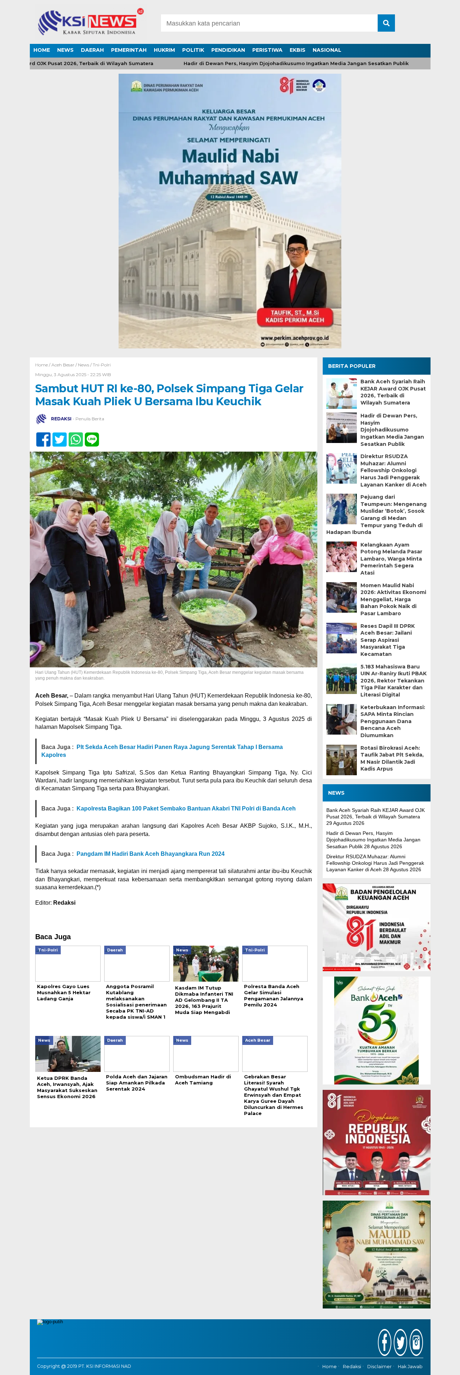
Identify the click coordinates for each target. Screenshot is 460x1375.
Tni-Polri (102, 364)
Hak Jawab (410, 1366)
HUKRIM (164, 50)
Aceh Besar (62, 364)
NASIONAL (327, 50)
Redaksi (352, 1366)
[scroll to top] (438, 1364)
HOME (41, 50)
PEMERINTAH (129, 50)
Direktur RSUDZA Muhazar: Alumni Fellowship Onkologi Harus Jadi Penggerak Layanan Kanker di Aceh (393, 470)
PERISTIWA (267, 50)
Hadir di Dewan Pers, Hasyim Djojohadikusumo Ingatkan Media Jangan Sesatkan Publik (271, 63)
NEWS (65, 50)
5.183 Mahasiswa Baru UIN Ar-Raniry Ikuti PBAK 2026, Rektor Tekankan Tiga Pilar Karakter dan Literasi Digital (393, 680)
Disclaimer (379, 1366)
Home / (43, 364)
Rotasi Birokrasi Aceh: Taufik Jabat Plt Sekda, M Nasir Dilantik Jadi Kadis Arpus (392, 758)
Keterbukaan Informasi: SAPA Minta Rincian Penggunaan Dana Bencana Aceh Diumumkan (392, 721)
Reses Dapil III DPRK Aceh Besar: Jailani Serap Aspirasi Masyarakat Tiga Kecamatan (387, 640)
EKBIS (297, 50)
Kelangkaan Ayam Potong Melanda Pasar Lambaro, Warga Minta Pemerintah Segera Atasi (391, 559)
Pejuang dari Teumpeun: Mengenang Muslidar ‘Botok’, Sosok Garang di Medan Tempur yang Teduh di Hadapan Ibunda (376, 514)
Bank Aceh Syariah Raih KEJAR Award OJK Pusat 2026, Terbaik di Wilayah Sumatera (393, 392)
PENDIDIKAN (228, 50)
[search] (386, 23)
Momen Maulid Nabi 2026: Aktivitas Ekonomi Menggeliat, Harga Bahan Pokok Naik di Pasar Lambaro (393, 599)
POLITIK (193, 50)
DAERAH (92, 50)
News (83, 364)
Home (329, 1366)
